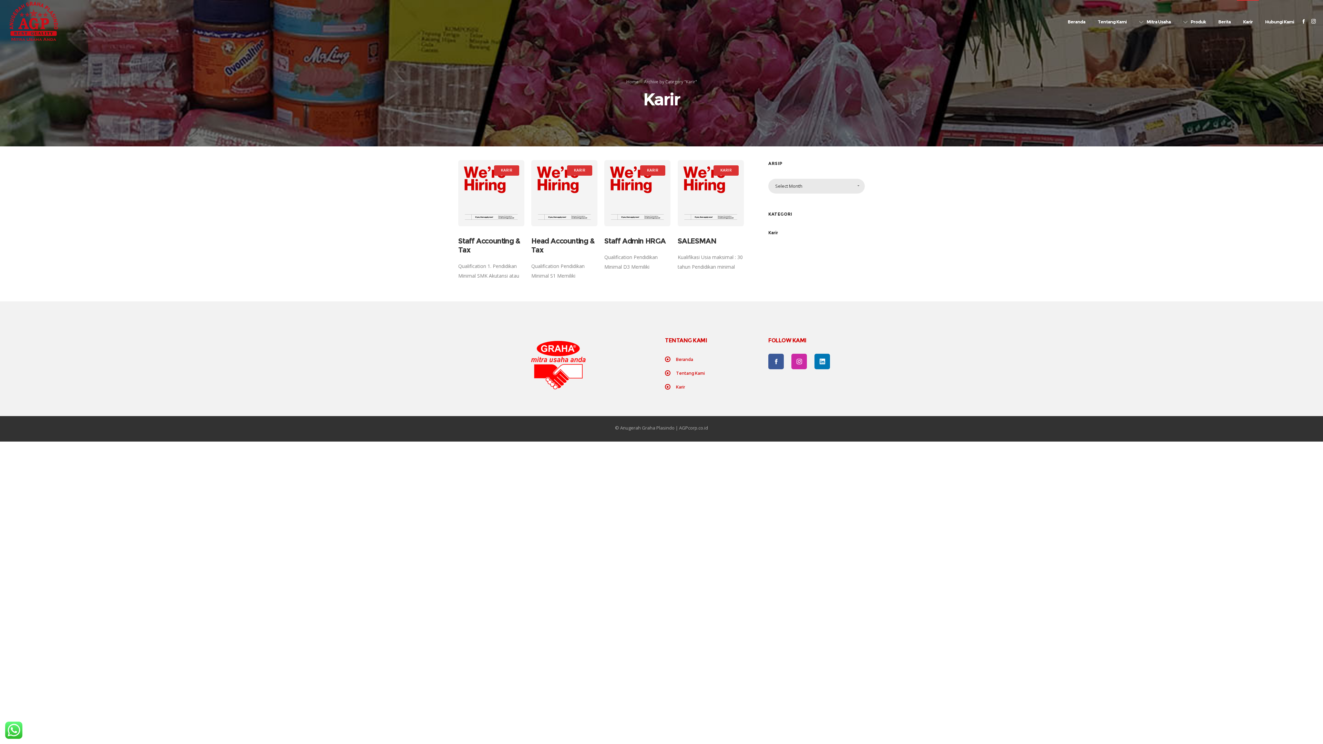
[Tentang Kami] (713, 373)
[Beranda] (713, 360)
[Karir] (713, 387)
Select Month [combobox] (788, 186)
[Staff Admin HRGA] (637, 193)
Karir (773, 232)
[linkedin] (822, 361)
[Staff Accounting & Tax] (491, 193)
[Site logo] (33, 21)
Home (632, 82)
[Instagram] (1314, 21)
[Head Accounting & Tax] (564, 193)
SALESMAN (697, 241)
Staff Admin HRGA (635, 241)
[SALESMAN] (711, 193)
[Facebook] (1304, 21)
